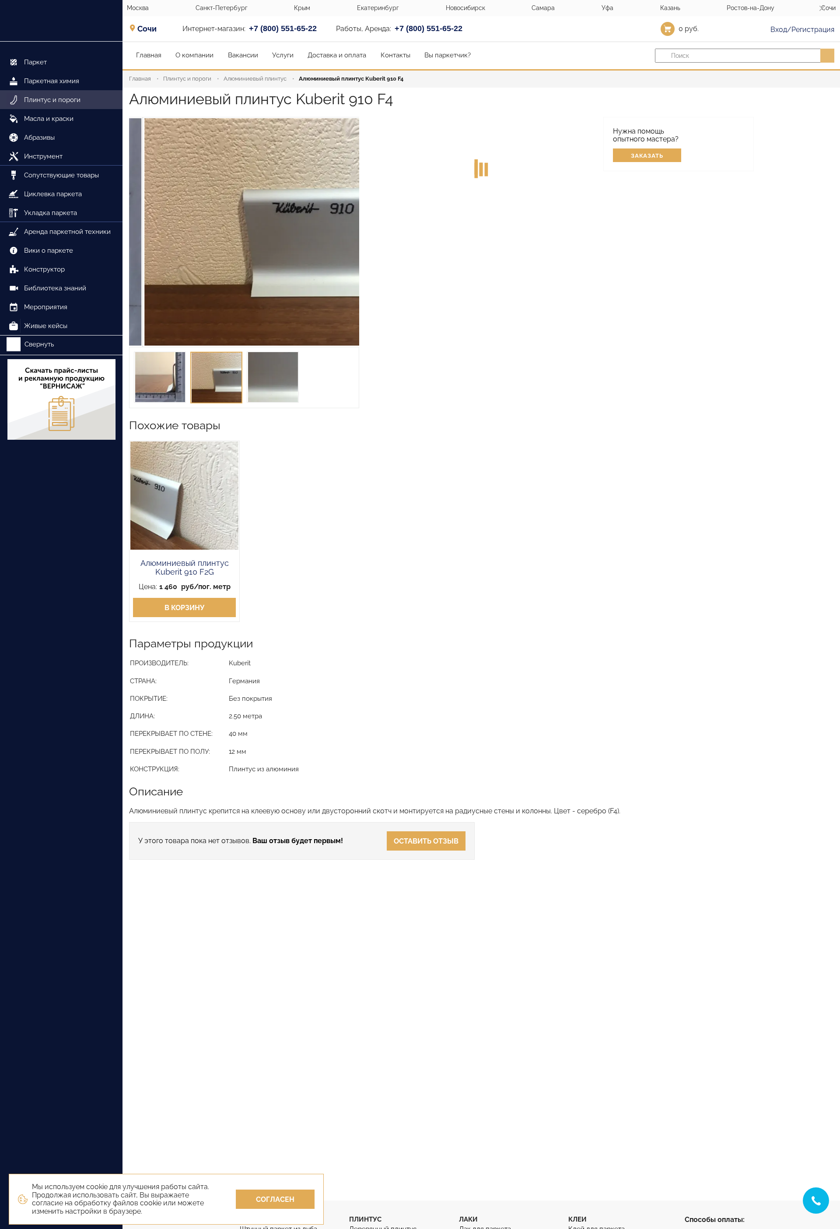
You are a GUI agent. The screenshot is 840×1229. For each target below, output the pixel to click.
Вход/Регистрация (801, 29)
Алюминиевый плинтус (255, 78)
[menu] (61, 189)
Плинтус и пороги (187, 78)
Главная (140, 78)
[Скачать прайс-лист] (61, 400)
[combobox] (149, 28)
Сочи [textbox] (147, 29)
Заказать (647, 155)
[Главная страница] (61, 21)
